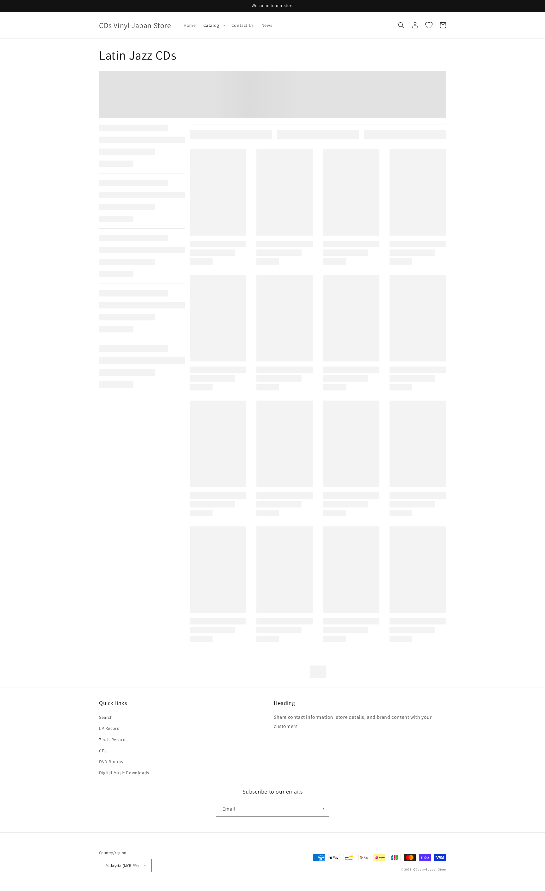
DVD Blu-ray (111, 762)
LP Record (109, 728)
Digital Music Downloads (124, 773)
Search (106, 717)
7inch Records (113, 739)
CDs (103, 750)
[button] (214, 25)
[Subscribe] (322, 809)
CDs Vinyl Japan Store (429, 869)
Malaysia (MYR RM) (122, 865)
